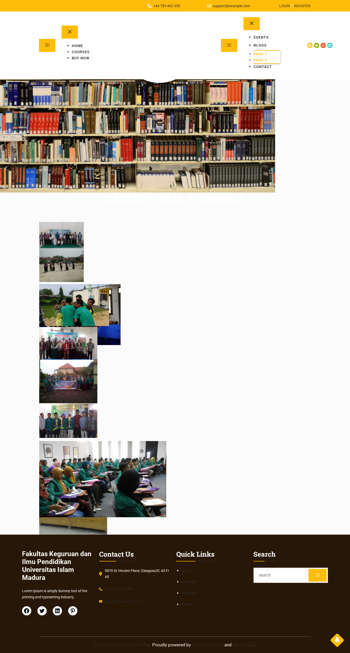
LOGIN (284, 6)
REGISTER (302, 6)
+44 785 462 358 (166, 6)
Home (186, 570)
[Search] (317, 575)
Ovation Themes (207, 644)
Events (187, 604)
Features (189, 593)
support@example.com (231, 6)
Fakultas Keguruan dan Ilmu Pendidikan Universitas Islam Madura (159, 59)
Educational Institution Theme (121, 644)
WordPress (243, 644)
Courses (188, 581)
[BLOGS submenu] (273, 45)
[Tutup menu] (69, 32)
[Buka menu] (47, 45)
